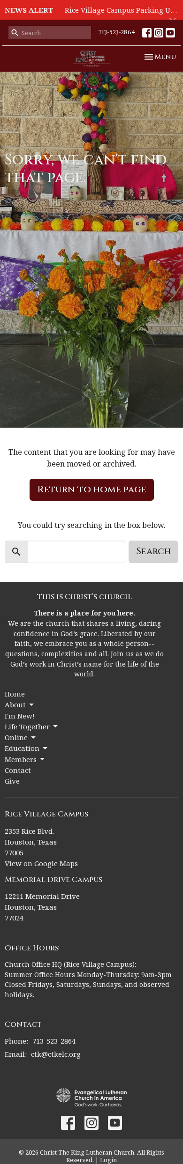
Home (15, 693)
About (15, 704)
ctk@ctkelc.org (56, 1054)
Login (108, 1160)
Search (153, 551)
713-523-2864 (117, 32)
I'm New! (20, 715)
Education (22, 748)
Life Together (27, 726)
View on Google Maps (41, 863)
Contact (18, 770)
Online (16, 737)
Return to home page (91, 489)
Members (21, 759)
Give (12, 781)
